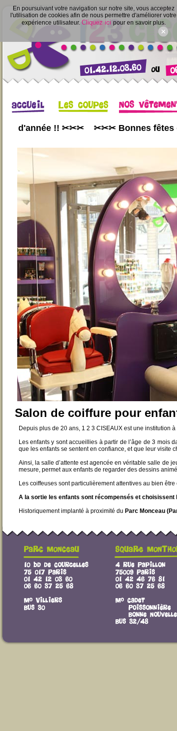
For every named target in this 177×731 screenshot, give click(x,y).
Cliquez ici (97, 22)
